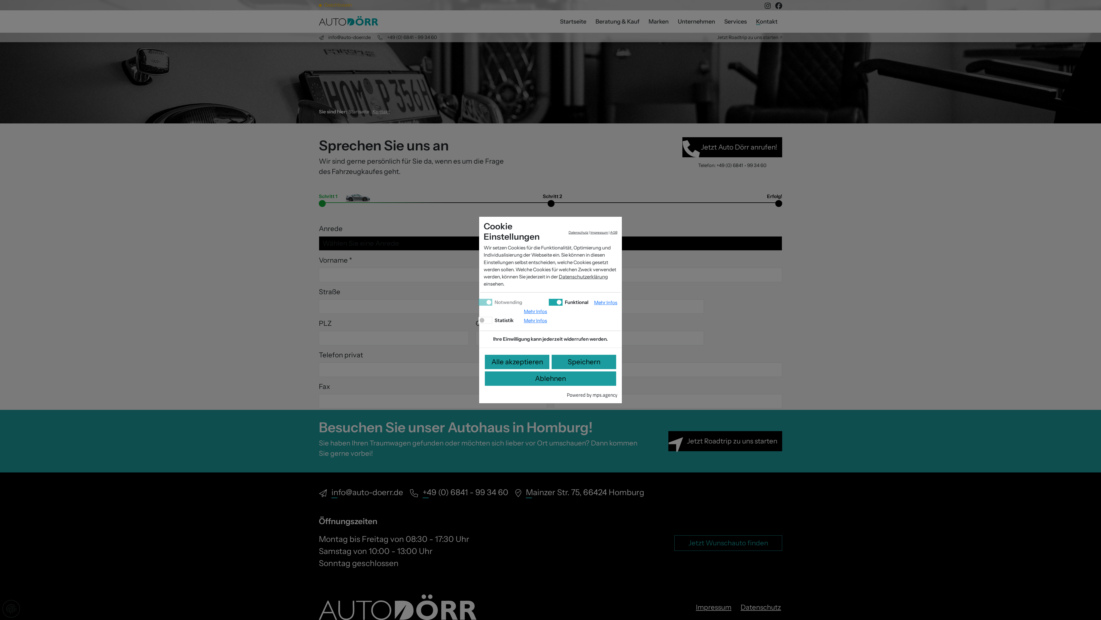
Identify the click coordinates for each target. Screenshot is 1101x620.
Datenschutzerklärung (583, 277)
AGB (613, 232)
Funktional (576, 302)
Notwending (508, 302)
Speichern (584, 362)
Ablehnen (550, 378)
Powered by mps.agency (592, 395)
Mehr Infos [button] (535, 311)
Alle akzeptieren (517, 362)
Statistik (503, 320)
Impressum (599, 232)
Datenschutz (578, 232)
